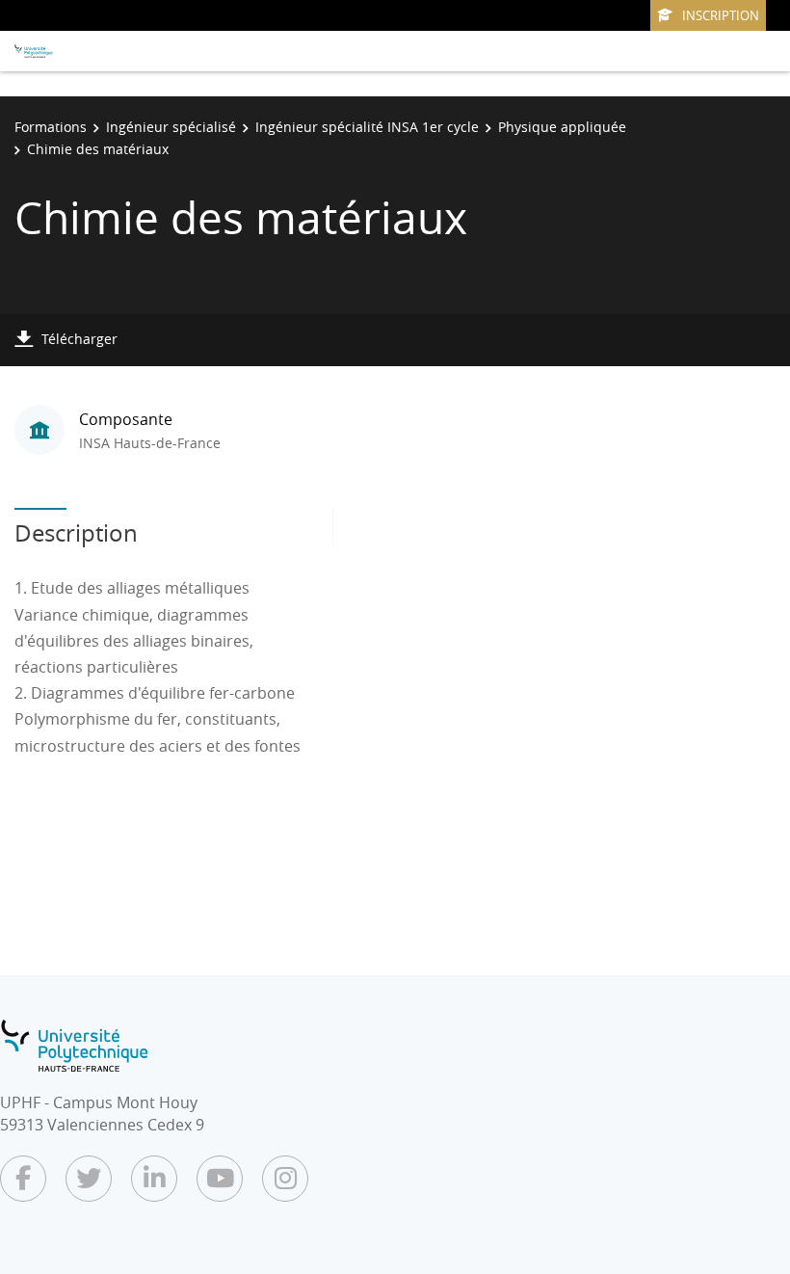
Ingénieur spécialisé (171, 127)
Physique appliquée (562, 127)
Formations (50, 127)
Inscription (720, 15)
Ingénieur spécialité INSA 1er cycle (367, 127)
